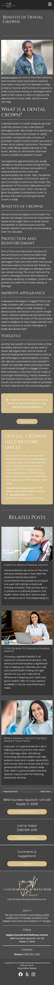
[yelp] (27, 975)
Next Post (45, 791)
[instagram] (34, 975)
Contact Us (27, 864)
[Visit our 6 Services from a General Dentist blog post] (27, 544)
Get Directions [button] (27, 812)
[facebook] (21, 975)
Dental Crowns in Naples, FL (27, 406)
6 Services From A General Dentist (26, 565)
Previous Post (10, 791)
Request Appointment (27, 838)
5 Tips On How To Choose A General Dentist (27, 650)
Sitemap (33, 968)
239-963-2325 (17, 494)
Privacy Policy (23, 968)
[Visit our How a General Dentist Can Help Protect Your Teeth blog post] (27, 717)
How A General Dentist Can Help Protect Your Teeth (25, 740)
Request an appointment (20, 487)
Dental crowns (9, 77)
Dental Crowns (27, 421)
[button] (50, 4)
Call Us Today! (27, 828)
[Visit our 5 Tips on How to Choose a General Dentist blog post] (27, 627)
